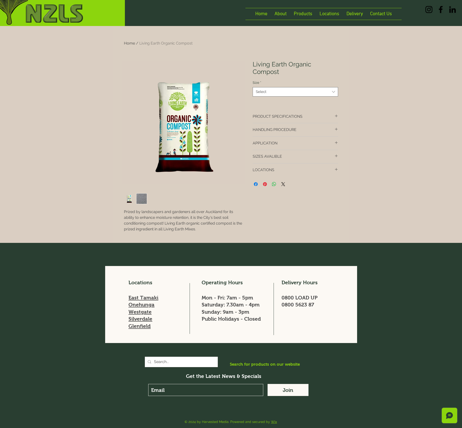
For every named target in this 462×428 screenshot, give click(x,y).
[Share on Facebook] (256, 184)
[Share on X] (283, 184)
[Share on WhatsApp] (274, 184)
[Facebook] (440, 9)
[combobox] (295, 92)
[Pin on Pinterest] (265, 184)
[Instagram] (429, 9)
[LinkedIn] (452, 9)
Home (129, 43)
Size (257, 82)
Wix (274, 422)
